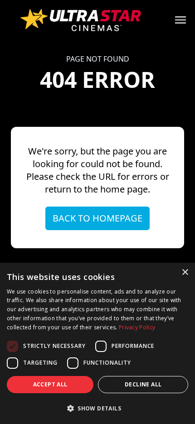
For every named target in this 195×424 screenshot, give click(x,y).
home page (124, 189)
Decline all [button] (143, 384)
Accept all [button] (50, 384)
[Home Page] (97, 19)
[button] (97, 408)
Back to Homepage (97, 218)
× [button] (184, 272)
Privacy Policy (137, 327)
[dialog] (97, 343)
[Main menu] (180, 20)
